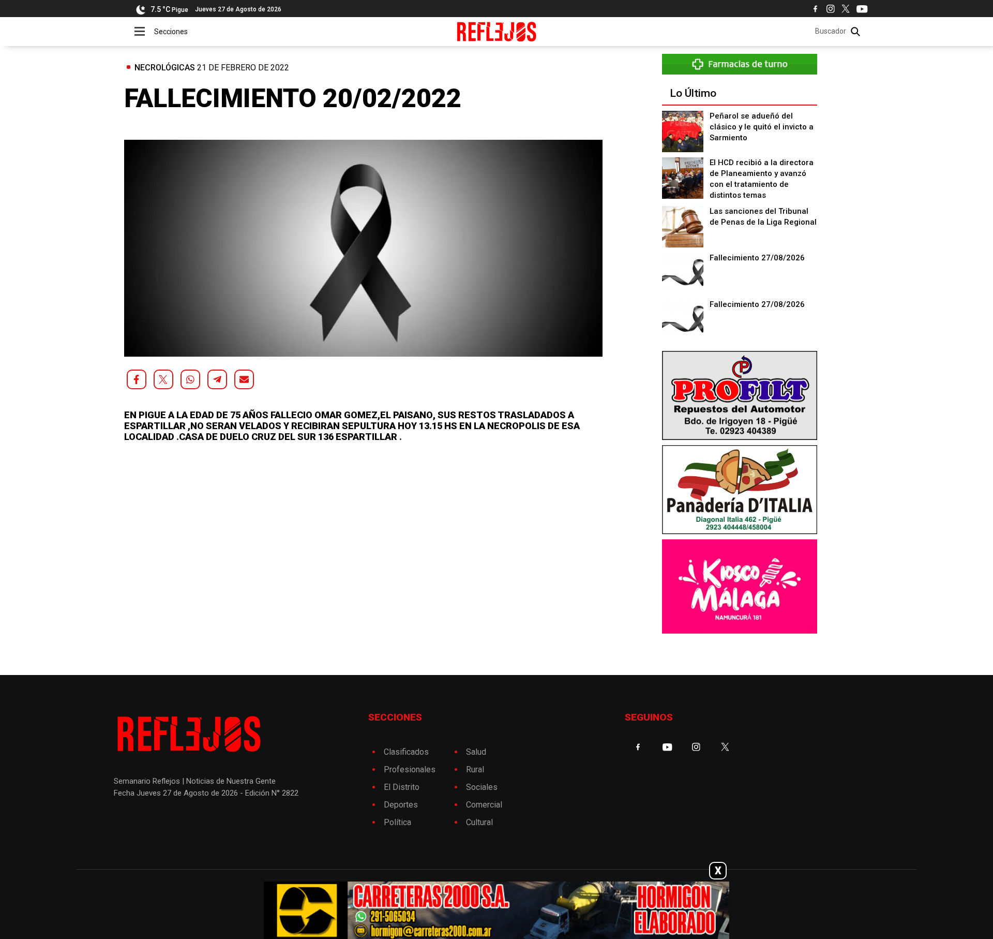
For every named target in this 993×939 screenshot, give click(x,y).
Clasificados (406, 752)
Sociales (482, 787)
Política (397, 822)
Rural (475, 769)
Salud (476, 752)
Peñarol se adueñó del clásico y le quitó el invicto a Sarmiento (762, 126)
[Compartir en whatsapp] (190, 379)
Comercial (484, 805)
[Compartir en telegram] (217, 379)
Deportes (401, 805)
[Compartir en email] (244, 379)
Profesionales (409, 769)
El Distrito (401, 787)
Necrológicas (164, 67)
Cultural (479, 822)
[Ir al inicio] (497, 31)
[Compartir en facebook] (136, 379)
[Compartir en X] (163, 379)
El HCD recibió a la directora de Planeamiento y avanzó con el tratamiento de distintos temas (762, 179)
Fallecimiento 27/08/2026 (757, 257)
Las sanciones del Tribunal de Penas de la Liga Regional (763, 217)
